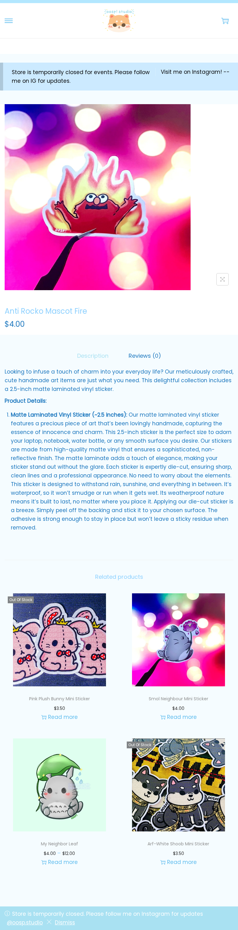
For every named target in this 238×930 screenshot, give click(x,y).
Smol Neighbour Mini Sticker (178, 699)
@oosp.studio (25, 922)
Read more (63, 717)
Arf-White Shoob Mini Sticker (178, 844)
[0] (225, 20)
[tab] (92, 356)
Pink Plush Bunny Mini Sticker (59, 699)
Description (92, 356)
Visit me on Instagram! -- (195, 72)
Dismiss (65, 922)
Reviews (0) (145, 356)
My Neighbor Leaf (59, 844)
